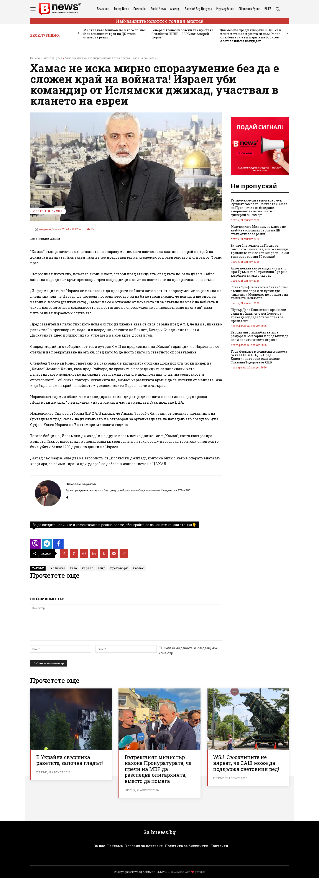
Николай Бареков (49, 238)
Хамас (138, 568)
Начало (35, 58)
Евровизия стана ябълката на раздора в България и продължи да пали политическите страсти (259, 336)
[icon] (35, 545)
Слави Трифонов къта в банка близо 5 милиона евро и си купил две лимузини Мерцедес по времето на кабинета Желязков (259, 292)
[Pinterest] (74, 553)
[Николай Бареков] (48, 493)
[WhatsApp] (84, 553)
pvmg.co (200, 872)
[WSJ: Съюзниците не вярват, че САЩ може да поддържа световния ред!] (248, 719)
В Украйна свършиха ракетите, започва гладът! (69, 760)
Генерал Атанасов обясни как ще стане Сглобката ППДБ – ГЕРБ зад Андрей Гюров (182, 34)
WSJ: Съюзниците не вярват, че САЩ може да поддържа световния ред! (246, 763)
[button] (277, 9)
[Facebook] (67, 496)
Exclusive (56, 568)
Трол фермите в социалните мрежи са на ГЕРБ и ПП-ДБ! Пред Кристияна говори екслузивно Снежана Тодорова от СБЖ (259, 356)
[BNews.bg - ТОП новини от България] (59, 9)
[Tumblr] (104, 553)
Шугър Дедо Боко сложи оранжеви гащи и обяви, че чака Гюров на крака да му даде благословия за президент (258, 315)
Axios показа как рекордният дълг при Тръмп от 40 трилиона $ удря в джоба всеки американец (259, 272)
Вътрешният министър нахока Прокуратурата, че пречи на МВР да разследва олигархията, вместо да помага (158, 769)
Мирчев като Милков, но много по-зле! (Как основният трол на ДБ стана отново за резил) (114, 34)
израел (88, 568)
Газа (73, 568)
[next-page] (287, 33)
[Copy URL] (124, 553)
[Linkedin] (94, 553)
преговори (119, 568)
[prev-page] (78, 33)
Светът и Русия (52, 58)
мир (101, 568)
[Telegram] (114, 553)
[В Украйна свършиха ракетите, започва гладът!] (71, 719)
